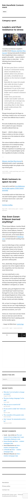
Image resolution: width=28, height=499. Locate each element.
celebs (10, 171)
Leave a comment (6, 172)
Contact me (5, 490)
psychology (15, 171)
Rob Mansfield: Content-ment (9, 494)
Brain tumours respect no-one (11, 180)
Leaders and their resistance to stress (12, 28)
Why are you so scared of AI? (12, 404)
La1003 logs (20, 324)
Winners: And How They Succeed (12, 161)
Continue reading (7, 205)
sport (20, 171)
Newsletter (5, 482)
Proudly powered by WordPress (9, 496)
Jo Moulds (7, 449)
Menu (4, 11)
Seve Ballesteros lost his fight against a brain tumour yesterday (13, 188)
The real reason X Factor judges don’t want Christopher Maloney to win (14, 437)
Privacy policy (6, 486)
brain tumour (12, 208)
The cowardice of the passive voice (14, 415)
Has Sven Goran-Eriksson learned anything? (11, 219)
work (23, 171)
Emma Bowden (8, 441)
